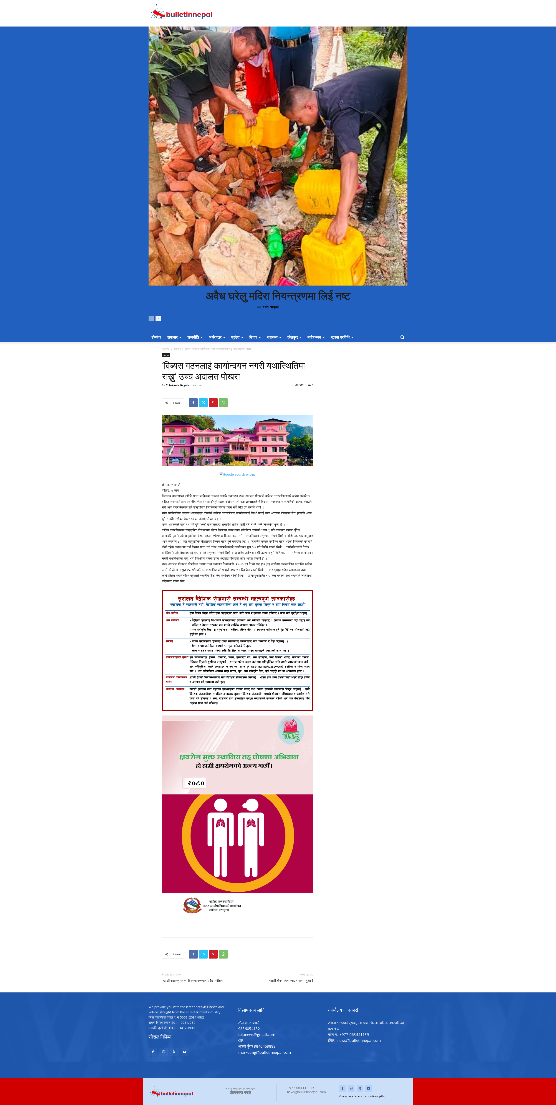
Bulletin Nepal (268, 307)
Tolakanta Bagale (177, 385)
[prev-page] (151, 318)
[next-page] (158, 318)
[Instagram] (163, 1052)
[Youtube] (185, 1052)
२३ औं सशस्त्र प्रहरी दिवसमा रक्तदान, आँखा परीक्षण (192, 981)
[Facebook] (193, 402)
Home (166, 349)
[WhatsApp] (223, 402)
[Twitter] (203, 402)
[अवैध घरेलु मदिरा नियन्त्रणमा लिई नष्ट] (278, 156)
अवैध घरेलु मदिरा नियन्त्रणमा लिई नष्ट (278, 296)
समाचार (177, 349)
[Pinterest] (213, 402)
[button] (402, 337)
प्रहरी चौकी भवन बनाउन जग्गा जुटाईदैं (291, 981)
